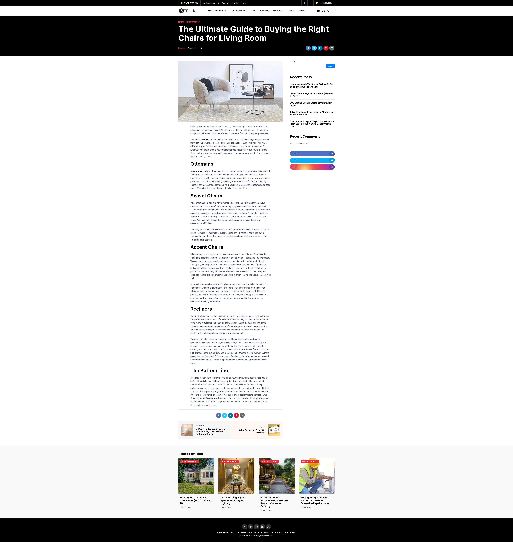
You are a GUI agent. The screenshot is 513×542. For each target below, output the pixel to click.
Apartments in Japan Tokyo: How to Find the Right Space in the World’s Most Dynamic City (312, 124)
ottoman (197, 171)
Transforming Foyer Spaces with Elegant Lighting (232, 500)
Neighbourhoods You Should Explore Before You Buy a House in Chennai (312, 85)
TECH (291, 11)
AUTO (252, 11)
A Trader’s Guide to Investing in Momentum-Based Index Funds (312, 113)
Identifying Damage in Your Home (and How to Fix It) (224, 3)
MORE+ (301, 11)
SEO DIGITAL (278, 11)
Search (292, 62)
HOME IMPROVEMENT (216, 11)
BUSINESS (264, 11)
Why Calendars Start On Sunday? (252, 431)
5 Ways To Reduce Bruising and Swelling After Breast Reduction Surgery (210, 431)
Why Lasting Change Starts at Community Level (311, 104)
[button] (305, 3)
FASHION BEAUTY (237, 11)
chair (207, 139)
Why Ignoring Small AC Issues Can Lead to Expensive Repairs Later (315, 500)
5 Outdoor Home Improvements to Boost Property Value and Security (274, 502)
